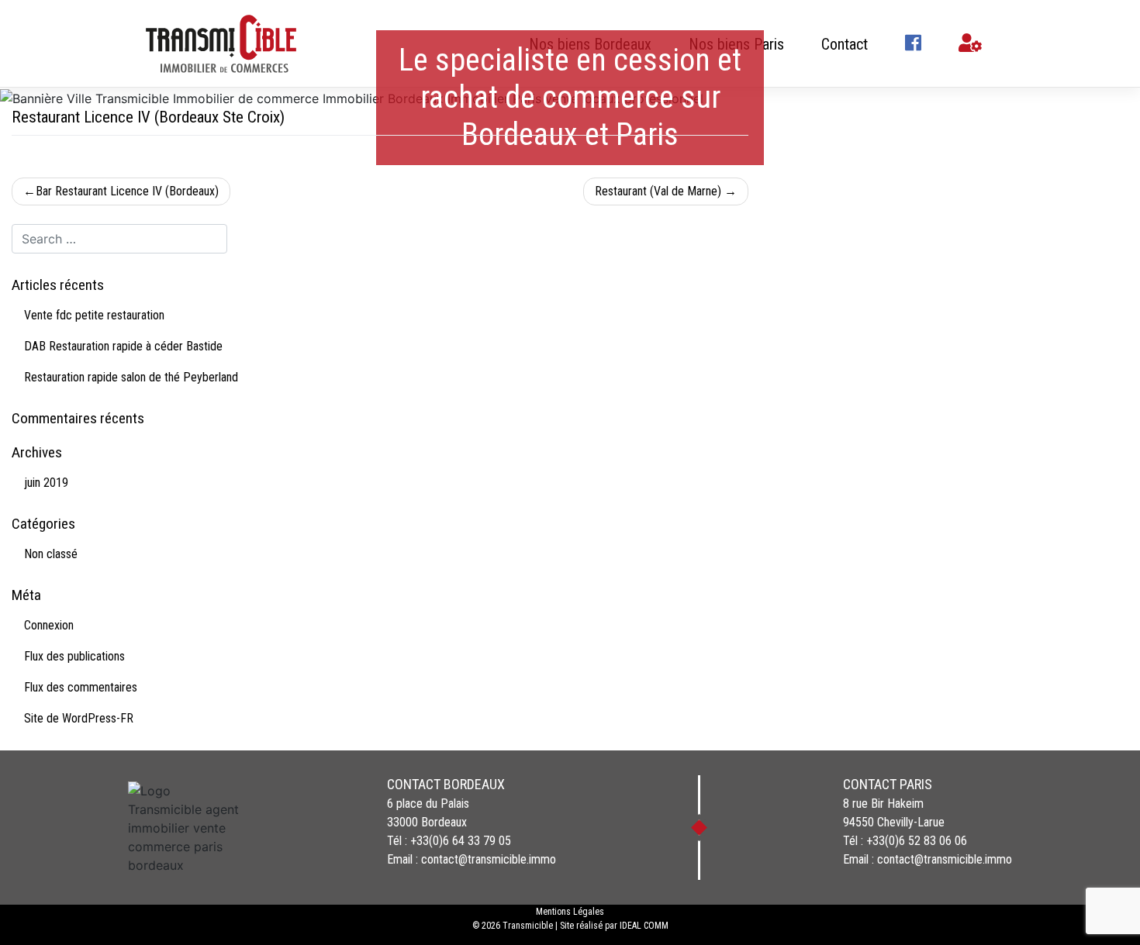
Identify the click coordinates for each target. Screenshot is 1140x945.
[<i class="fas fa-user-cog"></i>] (970, 44)
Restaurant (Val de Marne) (658, 191)
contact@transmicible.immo (488, 859)
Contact (844, 44)
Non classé (51, 554)
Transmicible (528, 925)
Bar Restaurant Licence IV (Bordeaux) (127, 191)
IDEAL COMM (644, 925)
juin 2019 (46, 482)
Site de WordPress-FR (78, 718)
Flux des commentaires (80, 687)
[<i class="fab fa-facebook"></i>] (913, 44)
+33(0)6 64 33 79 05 (460, 840)
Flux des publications (74, 656)
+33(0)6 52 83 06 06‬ (916, 840)
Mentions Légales (570, 911)
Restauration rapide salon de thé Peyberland (131, 377)
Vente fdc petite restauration (94, 315)
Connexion (49, 625)
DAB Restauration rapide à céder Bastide (123, 346)
